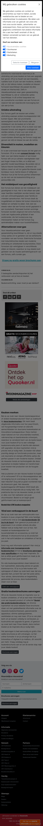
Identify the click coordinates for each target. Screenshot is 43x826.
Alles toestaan (33, 67)
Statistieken (12, 52)
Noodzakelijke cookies (16, 46)
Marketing (11, 55)
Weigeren (35, 62)
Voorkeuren (12, 49)
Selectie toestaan (20, 62)
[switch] (4, 49)
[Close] (39, 4)
